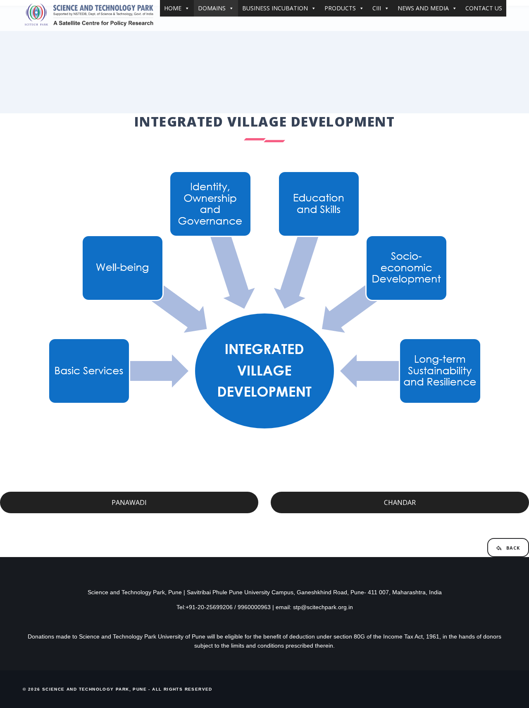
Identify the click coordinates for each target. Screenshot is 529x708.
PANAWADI (129, 502)
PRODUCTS (340, 8)
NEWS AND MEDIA (423, 8)
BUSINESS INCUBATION (275, 8)
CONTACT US (483, 8)
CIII (376, 8)
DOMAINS (212, 8)
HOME (172, 8)
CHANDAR (400, 502)
